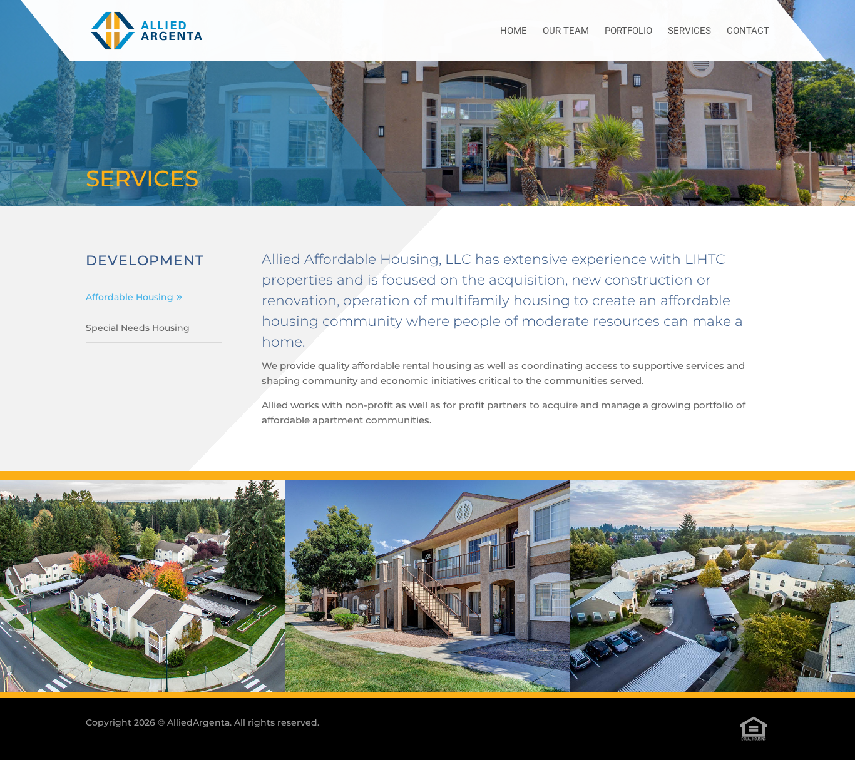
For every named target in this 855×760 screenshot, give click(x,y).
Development (145, 260)
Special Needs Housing (138, 327)
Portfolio (628, 31)
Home (513, 31)
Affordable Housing (129, 297)
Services (689, 31)
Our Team (566, 31)
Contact (748, 31)
